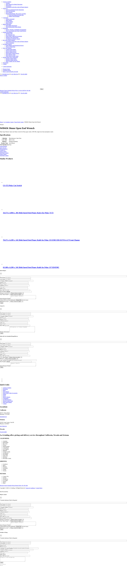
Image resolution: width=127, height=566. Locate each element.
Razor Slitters (9, 23)
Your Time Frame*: (4, 294)
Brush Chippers (6, 397)
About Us (5, 8)
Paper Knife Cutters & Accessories (14, 36)
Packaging (5, 28)
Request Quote (3, 485)
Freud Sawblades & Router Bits (16, 15)
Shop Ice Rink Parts (10, 46)
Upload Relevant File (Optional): (7, 300)
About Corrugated (10, 19)
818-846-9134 (5, 74)
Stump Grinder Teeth (8, 401)
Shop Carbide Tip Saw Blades (13, 61)
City (1, 287)
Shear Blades (6, 391)
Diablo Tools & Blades (14, 16)
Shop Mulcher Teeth (10, 54)
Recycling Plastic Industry (9, 40)
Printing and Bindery (8, 32)
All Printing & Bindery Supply (13, 39)
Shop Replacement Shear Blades (13, 27)
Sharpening (8, 5)
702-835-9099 (24, 74)
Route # (2, 358)
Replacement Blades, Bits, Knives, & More (16, 13)
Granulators (5, 398)
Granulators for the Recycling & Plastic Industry (17, 7)
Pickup (7, 70)
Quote (6, 69)
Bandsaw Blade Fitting (11, 58)
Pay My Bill (10, 71)
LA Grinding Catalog (9, 122)
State (1, 288)
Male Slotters (9, 20)
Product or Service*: (4, 293)
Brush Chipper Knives (11, 52)
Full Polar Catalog (4, 153)
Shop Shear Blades (7, 402)
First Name (2, 277)
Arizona (8, 3)
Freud (4, 395)
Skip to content (3, 75)
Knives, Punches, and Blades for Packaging (16, 29)
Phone (1, 284)
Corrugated (5, 17)
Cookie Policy (39, 488)
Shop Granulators (10, 42)
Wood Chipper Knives (11, 50)
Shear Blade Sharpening (11, 25)
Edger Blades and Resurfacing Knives (15, 45)
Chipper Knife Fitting (11, 49)
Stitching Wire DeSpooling (12, 37)
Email (1, 282)
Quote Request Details (5, 298)
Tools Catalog (3, 154)
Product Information (4, 331)
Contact (5, 64)
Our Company (9, 12)
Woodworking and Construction (10, 57)
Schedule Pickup (11, 485)
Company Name (4, 280)
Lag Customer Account (5, 360)
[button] (63, 148)
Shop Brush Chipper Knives (12, 53)
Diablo (4, 394)
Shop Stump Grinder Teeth (12, 56)
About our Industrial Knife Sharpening (15, 9)
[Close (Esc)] (5, 564)
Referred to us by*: (4, 301)
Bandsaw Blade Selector (11, 60)
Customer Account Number (6, 548)
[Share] (3, 564)
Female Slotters (9, 21)
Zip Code (2, 290)
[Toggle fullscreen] (2, 564)
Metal (4, 390)
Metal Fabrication (7, 24)
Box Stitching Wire (10, 35)
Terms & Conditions (30, 488)
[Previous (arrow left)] (0, 565)
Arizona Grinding (7, 1)
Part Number (3, 291)
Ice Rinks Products (7, 44)
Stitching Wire (9, 33)
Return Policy (18, 485)
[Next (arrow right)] (2, 565)
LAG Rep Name (4, 357)
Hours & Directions (10, 11)
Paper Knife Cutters (19, 122)
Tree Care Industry (7, 48)
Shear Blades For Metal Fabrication (14, 4)
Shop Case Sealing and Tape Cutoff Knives (16, 31)
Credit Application (7, 66)
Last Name (2, 279)
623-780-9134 (14, 74)
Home (1, 122)
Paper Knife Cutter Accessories (10, 393)
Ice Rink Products (7, 399)
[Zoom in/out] (0, 564)
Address (2, 285)
